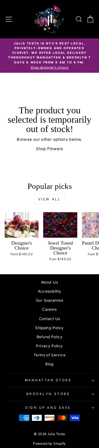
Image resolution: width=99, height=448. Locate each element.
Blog (49, 364)
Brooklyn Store (48, 394)
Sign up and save (48, 408)
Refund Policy (49, 337)
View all (49, 199)
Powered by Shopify (49, 443)
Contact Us (49, 319)
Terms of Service (49, 355)
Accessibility (49, 291)
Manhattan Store (48, 380)
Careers (49, 309)
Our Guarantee (49, 300)
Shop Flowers (49, 148)
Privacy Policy (49, 346)
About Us (49, 282)
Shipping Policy (49, 328)
